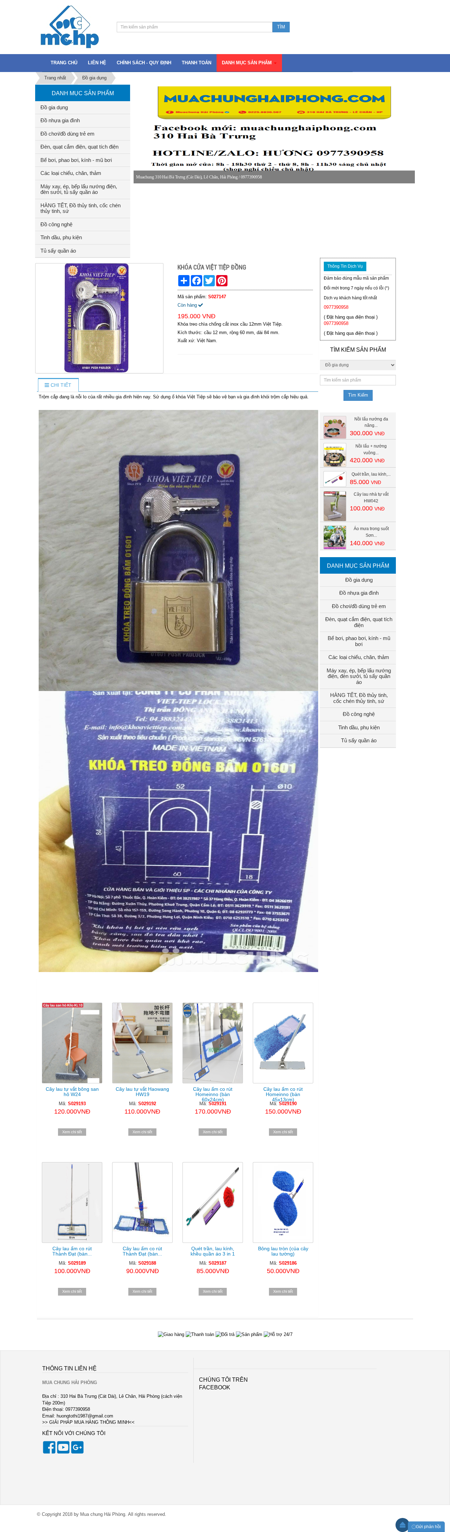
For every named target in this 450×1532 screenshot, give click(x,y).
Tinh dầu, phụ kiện (61, 237)
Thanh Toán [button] (196, 62)
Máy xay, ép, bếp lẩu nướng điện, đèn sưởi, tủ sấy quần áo (78, 189)
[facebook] (49, 1452)
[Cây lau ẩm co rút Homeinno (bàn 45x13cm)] (283, 1043)
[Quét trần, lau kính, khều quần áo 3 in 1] (212, 1202)
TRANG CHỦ (64, 62)
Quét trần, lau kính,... (371, 474)
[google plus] (77, 1452)
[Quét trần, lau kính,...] (334, 478)
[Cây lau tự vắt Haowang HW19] (142, 1043)
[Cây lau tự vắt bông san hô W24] (72, 1043)
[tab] (57, 385)
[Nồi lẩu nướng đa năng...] (334, 427)
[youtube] (63, 1452)
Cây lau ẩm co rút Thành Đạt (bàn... (72, 1251)
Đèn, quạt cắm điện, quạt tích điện (79, 147)
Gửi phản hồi (428, 1526)
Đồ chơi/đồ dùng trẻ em (67, 134)
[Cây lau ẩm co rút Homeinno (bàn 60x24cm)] (212, 1043)
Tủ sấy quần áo (58, 251)
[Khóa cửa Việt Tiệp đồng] (100, 318)
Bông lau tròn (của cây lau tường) (283, 1251)
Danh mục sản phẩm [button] (247, 62)
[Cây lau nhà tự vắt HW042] (334, 506)
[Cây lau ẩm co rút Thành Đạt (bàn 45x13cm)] (142, 1202)
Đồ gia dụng (54, 107)
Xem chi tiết (72, 1132)
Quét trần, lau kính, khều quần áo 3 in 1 (213, 1251)
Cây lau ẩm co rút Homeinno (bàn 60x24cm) (212, 1094)
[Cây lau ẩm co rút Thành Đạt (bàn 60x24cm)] (72, 1202)
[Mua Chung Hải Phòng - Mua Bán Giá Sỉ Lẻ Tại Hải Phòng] (69, 26)
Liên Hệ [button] (97, 62)
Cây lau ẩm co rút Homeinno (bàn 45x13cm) (283, 1094)
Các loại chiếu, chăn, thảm (70, 173)
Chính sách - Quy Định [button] (144, 62)
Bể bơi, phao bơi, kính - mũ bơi (76, 160)
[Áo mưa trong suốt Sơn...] (334, 537)
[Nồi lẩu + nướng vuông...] (334, 454)
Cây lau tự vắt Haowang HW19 (142, 1091)
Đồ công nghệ (56, 224)
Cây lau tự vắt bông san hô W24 (72, 1091)
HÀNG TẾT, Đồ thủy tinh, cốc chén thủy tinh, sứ (80, 208)
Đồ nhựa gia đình (60, 120)
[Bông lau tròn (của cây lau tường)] (283, 1202)
